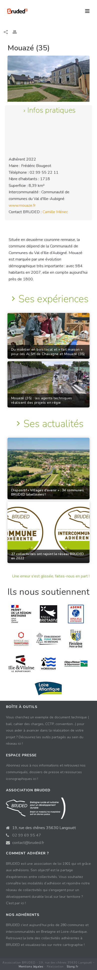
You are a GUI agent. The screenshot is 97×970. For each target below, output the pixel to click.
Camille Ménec (55, 212)
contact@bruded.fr (28, 842)
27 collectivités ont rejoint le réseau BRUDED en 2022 (47, 556)
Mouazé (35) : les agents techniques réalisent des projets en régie (41, 400)
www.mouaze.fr (22, 205)
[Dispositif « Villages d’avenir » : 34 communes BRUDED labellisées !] (48, 468)
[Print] (17, 32)
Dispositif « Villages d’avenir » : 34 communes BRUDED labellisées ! (47, 492)
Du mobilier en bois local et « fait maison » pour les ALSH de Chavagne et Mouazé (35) (48, 351)
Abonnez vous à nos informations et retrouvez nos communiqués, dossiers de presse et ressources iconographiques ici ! (46, 772)
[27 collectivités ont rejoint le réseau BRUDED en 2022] (48, 532)
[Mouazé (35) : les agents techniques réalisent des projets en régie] (48, 384)
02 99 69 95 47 (26, 835)
